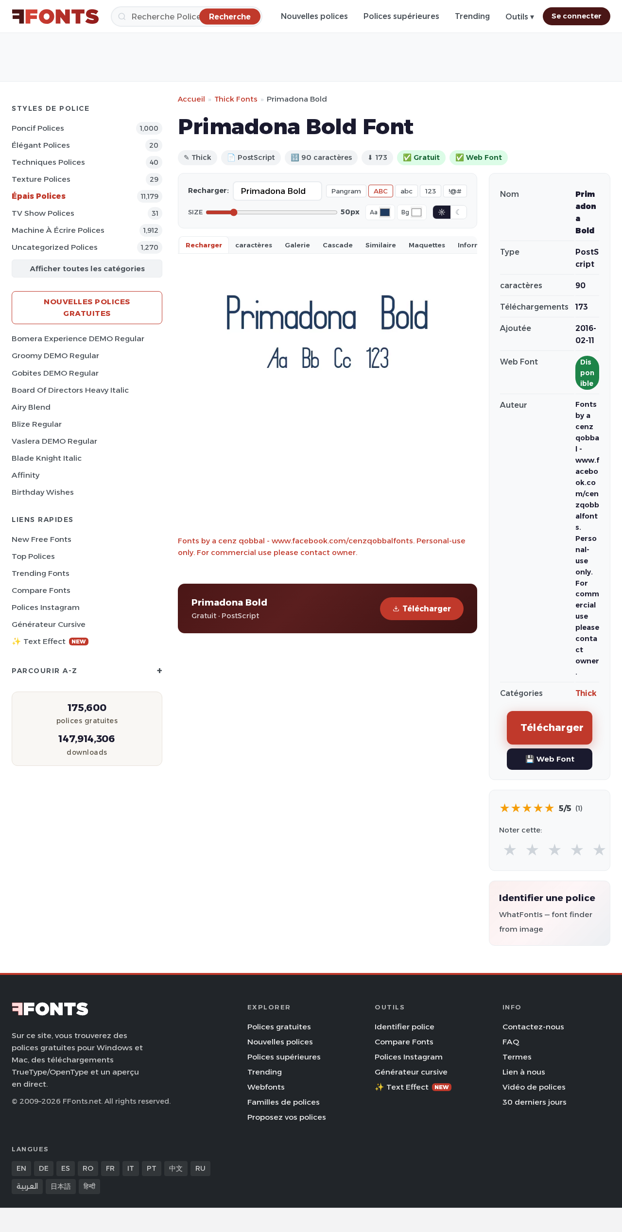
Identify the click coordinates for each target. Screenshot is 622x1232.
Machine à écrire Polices (58, 230)
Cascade (338, 245)
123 (430, 191)
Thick (586, 693)
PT (151, 1168)
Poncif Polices (38, 128)
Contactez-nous (533, 1026)
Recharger (204, 245)
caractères (253, 245)
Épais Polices (39, 196)
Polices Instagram (46, 607)
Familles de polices (283, 1102)
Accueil (191, 99)
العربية (27, 1186)
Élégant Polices (41, 145)
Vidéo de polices (534, 1087)
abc (406, 191)
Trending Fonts (40, 573)
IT (130, 1168)
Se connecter (577, 16)
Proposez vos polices (286, 1117)
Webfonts (266, 1087)
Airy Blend (31, 407)
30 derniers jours (534, 1102)
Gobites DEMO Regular (55, 373)
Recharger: (208, 190)
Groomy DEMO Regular (55, 355)
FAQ (510, 1041)
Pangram (346, 191)
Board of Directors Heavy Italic (70, 390)
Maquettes (427, 245)
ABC (381, 191)
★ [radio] (510, 850)
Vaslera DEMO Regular (54, 441)
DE (44, 1168)
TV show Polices (43, 213)
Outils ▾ (519, 16)
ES (65, 1168)
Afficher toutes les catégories (87, 268)
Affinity (25, 475)
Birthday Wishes (43, 492)
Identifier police (404, 1026)
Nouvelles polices (314, 16)
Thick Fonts (236, 99)
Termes (517, 1056)
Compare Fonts (41, 590)
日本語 (61, 1186)
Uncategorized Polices (55, 247)
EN (21, 1168)
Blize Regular (37, 424)
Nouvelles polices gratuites (87, 307)
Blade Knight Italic (47, 458)
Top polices (33, 556)
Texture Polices (41, 179)
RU (200, 1168)
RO (88, 1168)
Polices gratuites (279, 1026)
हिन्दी (89, 1186)
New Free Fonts (41, 539)
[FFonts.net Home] (55, 16)
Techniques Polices (48, 162)
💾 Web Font (549, 758)
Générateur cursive (49, 624)
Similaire (380, 245)
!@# (455, 191)
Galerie (297, 245)
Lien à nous (523, 1071)
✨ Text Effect (49, 641)
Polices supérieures (401, 16)
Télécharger (426, 608)
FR (110, 1168)
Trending (472, 16)
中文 (176, 1168)
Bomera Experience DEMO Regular (78, 338)
